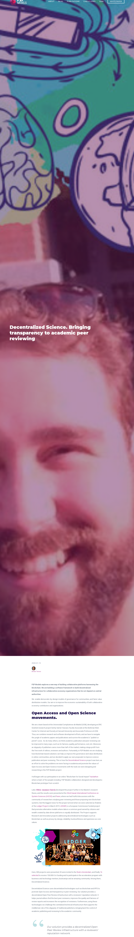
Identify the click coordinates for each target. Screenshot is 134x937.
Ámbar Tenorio (36, 671)
